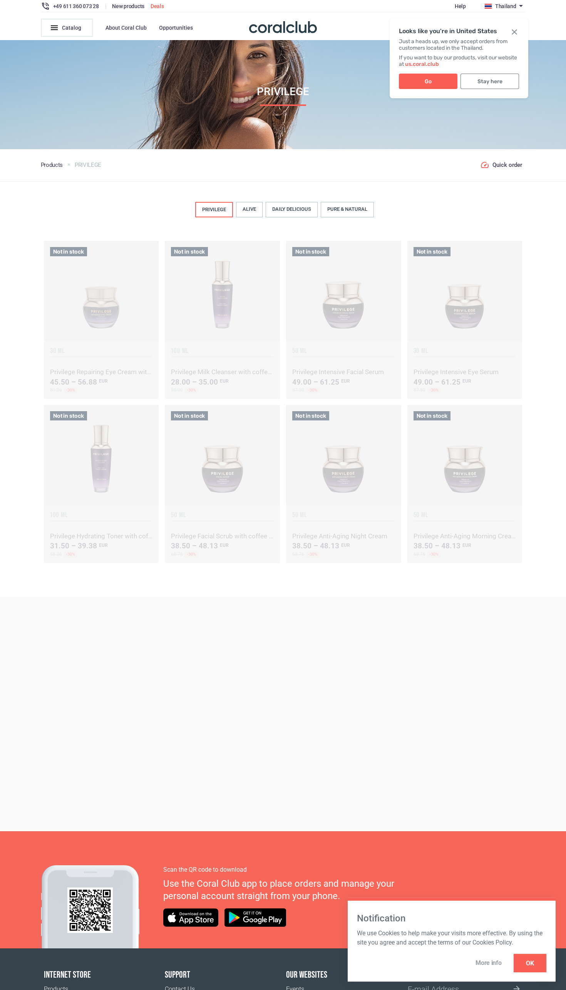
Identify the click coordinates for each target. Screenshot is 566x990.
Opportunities (176, 27)
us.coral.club (422, 64)
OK (530, 963)
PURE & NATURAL (347, 209)
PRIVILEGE (214, 209)
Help (460, 6)
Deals (157, 6)
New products (128, 6)
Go (428, 81)
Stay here (489, 81)
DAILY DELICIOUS (291, 209)
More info (488, 962)
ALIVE (249, 209)
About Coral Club (126, 28)
